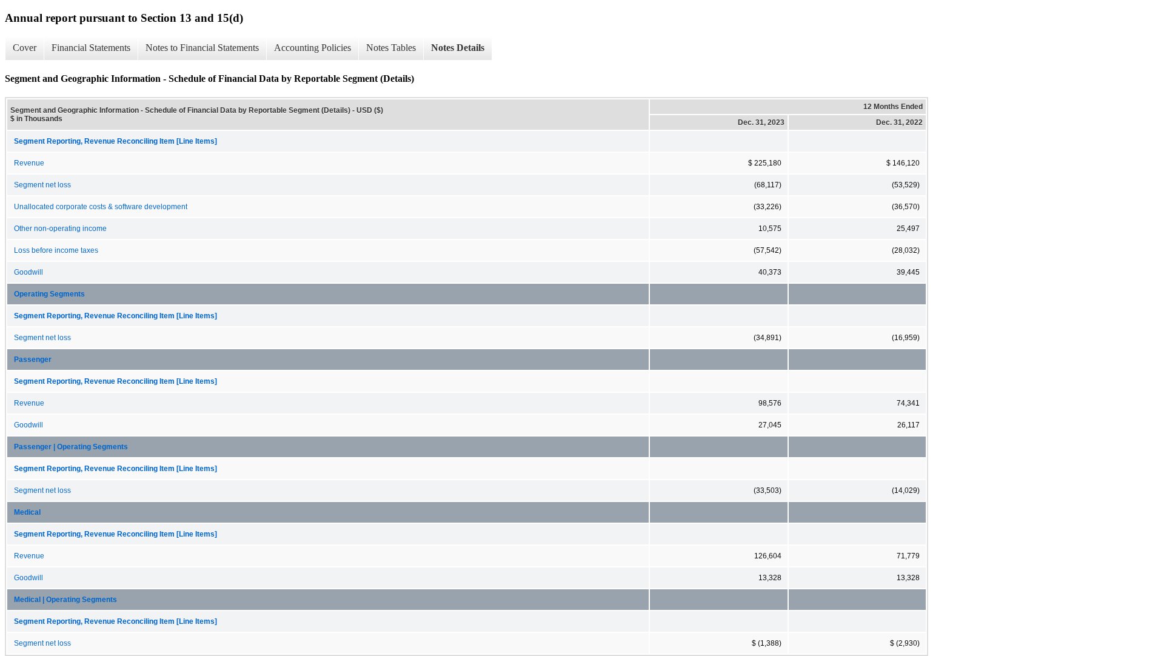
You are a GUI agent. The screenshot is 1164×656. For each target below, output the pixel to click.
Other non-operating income (60, 228)
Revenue (29, 163)
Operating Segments (49, 294)
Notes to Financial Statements (202, 47)
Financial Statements (91, 47)
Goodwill (28, 272)
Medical (27, 512)
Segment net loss (42, 185)
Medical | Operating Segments (65, 599)
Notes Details (457, 47)
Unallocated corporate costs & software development (100, 206)
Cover (24, 47)
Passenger (33, 359)
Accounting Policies (312, 47)
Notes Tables (391, 47)
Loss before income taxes (56, 250)
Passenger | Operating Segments (71, 446)
